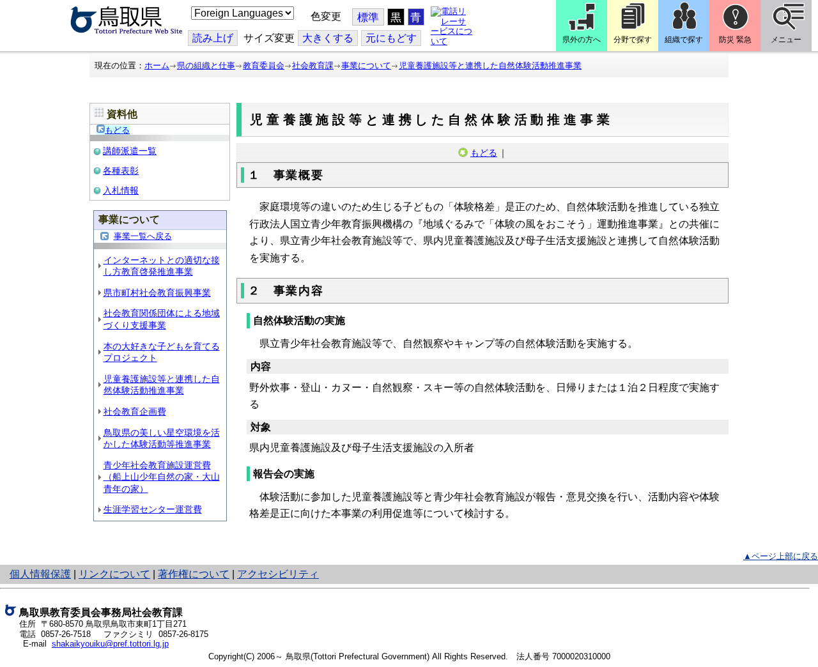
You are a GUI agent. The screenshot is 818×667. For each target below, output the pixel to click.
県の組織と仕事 (206, 65)
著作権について (193, 574)
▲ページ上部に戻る (780, 556)
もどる (117, 130)
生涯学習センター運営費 (153, 509)
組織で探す (684, 39)
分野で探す (633, 39)
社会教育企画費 (135, 411)
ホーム (156, 65)
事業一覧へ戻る (143, 236)
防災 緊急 (735, 39)
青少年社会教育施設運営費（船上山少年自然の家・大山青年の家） (162, 477)
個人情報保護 (40, 574)
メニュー (786, 39)
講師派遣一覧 (130, 151)
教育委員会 (263, 65)
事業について (366, 65)
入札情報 (121, 190)
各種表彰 (121, 170)
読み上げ (212, 38)
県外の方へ (581, 39)
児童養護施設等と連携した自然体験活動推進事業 (490, 65)
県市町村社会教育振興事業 (157, 293)
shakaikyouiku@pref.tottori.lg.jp (110, 643)
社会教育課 (313, 65)
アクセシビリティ (278, 574)
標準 (368, 18)
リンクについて (114, 574)
